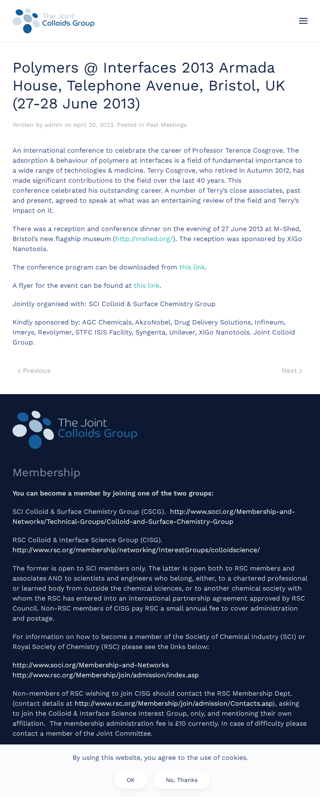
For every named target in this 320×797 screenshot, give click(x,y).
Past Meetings (166, 124)
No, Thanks (182, 780)
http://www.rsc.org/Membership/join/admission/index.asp (105, 675)
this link (192, 267)
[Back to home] (53, 21)
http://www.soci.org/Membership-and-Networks (90, 665)
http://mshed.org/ (144, 239)
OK (131, 780)
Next (290, 371)
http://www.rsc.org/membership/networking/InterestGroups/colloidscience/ (136, 550)
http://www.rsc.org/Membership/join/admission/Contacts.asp (173, 703)
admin (53, 124)
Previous (35, 371)
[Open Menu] (303, 21)
